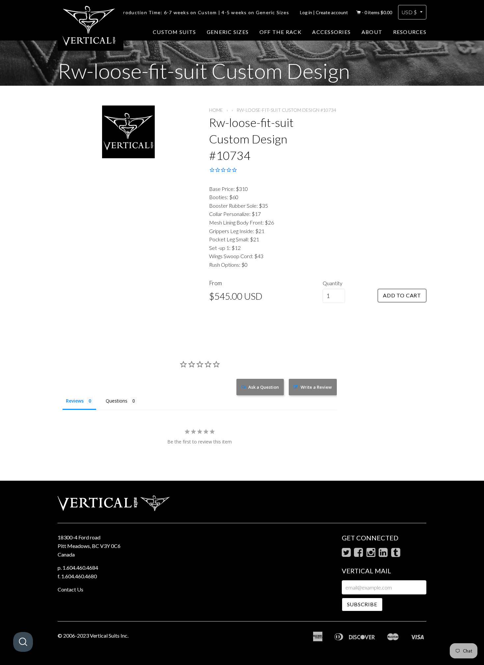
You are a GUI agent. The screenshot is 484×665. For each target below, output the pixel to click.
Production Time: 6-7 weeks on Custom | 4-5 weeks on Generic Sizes (204, 12)
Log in (306, 12)
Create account (332, 12)
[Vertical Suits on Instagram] (370, 554)
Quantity (332, 283)
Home (216, 110)
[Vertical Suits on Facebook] (358, 554)
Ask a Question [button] (263, 387)
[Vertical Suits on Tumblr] (395, 554)
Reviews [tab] (75, 401)
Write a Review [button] (316, 387)
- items (377, 12)
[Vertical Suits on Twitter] (346, 554)
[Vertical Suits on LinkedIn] (383, 554)
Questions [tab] (116, 401)
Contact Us (70, 589)
